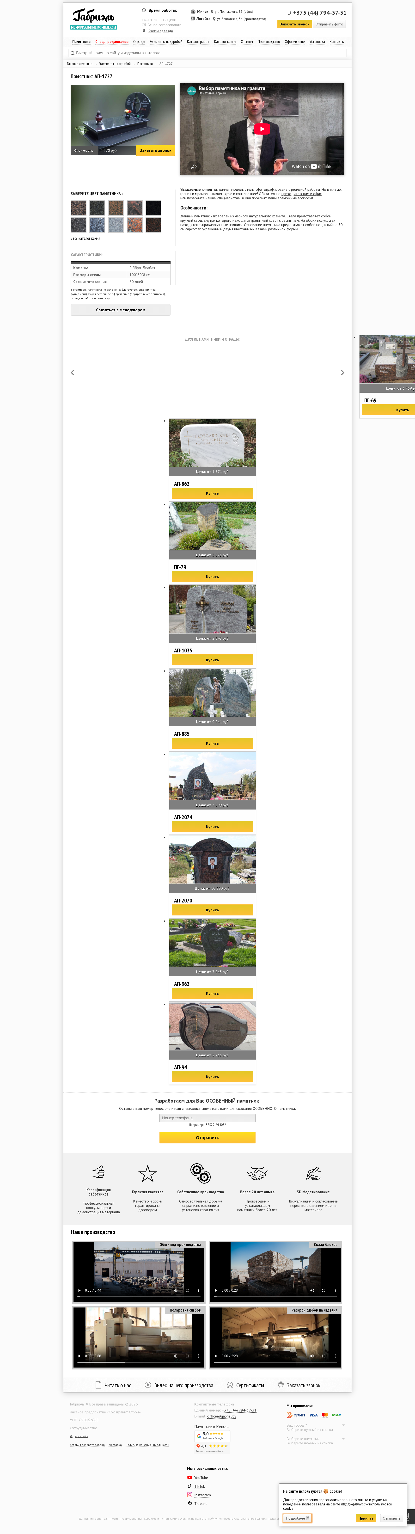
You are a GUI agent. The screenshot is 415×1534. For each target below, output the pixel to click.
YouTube (201, 1477)
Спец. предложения (111, 41)
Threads (200, 1503)
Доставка (115, 1445)
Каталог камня (225, 41)
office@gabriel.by (221, 1416)
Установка (317, 41)
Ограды (139, 41)
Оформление (295, 41)
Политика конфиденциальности (147, 1445)
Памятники (145, 63)
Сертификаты (250, 1385)
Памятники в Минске (211, 1426)
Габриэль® (93, 15)
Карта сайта (81, 1436)
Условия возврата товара (87, 1445)
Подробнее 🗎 (297, 1518)
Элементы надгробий (115, 63)
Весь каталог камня (85, 238)
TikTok (199, 1486)
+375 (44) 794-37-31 (320, 12)
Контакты (337, 41)
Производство (269, 41)
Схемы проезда (160, 31)
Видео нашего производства (183, 1385)
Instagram (202, 1494)
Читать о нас (118, 1385)
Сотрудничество (83, 1427)
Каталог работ (198, 41)
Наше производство (93, 1232)
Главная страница (79, 63)
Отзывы (247, 41)
